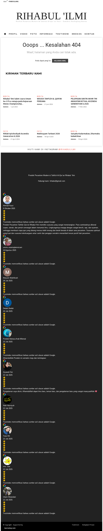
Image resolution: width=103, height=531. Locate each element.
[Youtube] (100, 2)
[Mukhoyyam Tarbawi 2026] (51, 121)
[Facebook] (87, 2)
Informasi (46, 34)
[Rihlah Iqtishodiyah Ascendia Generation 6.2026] (17, 121)
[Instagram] (91, 2)
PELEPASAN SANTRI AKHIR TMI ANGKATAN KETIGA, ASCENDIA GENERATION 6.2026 (84, 101)
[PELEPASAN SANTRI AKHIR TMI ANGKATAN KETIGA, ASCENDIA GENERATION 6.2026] (85, 86)
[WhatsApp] (96, 2)
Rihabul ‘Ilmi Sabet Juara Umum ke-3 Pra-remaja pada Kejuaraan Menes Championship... (17, 101)
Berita (6, 96)
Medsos (77, 34)
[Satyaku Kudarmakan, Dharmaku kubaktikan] (85, 121)
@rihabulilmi (67, 149)
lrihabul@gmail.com (57, 181)
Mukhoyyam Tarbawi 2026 (48, 133)
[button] (98, 34)
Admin (5, 107)
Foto (33, 34)
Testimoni (62, 34)
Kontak (90, 34)
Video (24, 34)
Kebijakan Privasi (88, 525)
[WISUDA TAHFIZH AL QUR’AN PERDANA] (51, 86)
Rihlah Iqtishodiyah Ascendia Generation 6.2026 (16, 134)
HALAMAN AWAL (60, 61)
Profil (13, 34)
